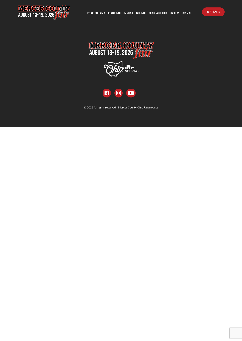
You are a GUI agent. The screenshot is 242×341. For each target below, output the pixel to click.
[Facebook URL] (107, 93)
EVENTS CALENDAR (96, 13)
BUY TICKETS (213, 12)
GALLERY (174, 13)
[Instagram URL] (118, 93)
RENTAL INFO (114, 13)
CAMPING (128, 13)
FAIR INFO (140, 13)
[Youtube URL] (131, 93)
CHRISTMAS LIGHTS (158, 13)
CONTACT (186, 13)
